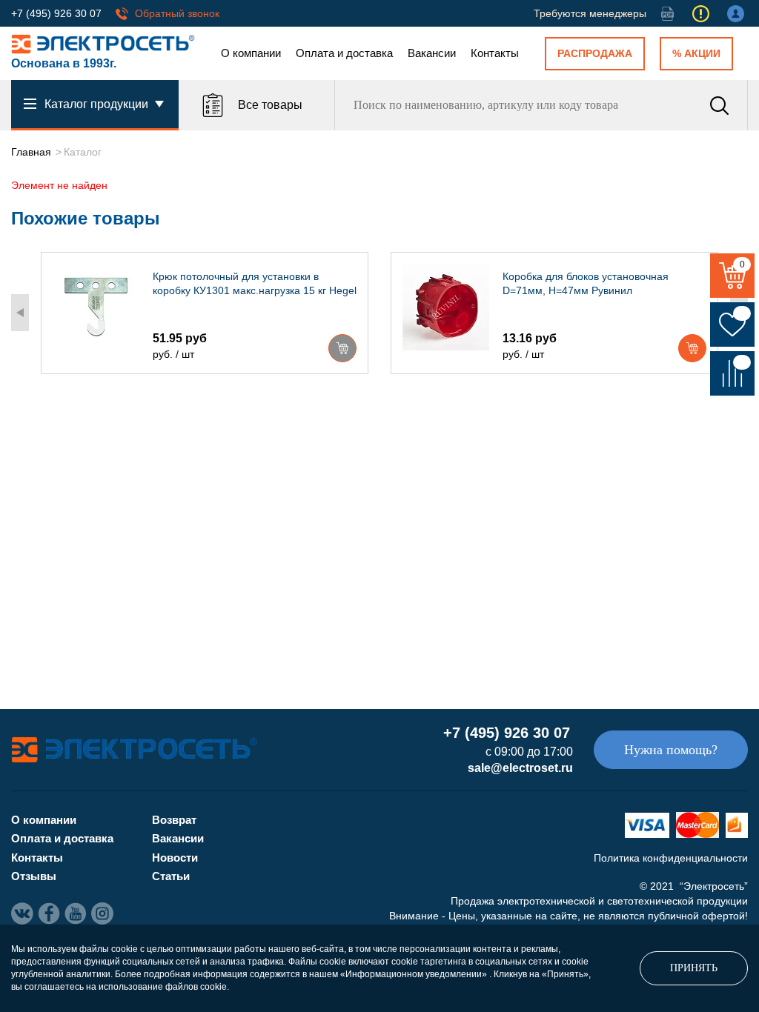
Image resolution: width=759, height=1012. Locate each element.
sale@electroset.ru (520, 768)
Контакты (495, 53)
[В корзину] (342, 348)
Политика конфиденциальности (671, 858)
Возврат (174, 819)
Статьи (171, 876)
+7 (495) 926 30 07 (56, 13)
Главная (31, 152)
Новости (175, 857)
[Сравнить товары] (732, 373)
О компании (251, 53)
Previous (20, 312)
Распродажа (594, 53)
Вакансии (432, 53)
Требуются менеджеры (590, 13)
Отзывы (33, 876)
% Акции (696, 53)
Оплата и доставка (344, 53)
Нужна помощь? (670, 749)
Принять (693, 967)
